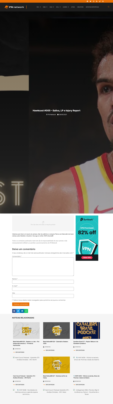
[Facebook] (87, 1)
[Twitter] (90, 1)
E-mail (15, 286)
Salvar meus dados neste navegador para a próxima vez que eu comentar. (40, 300)
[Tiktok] (99, 1)
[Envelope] (103, 1)
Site (13, 293)
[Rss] (96, 1)
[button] (14, 311)
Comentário (16, 256)
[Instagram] (93, 1)
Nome (14, 279)
